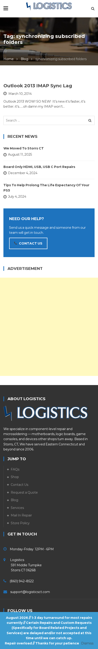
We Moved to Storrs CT (23, 148)
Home (8, 59)
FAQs (15, 469)
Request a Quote (24, 492)
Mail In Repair (21, 515)
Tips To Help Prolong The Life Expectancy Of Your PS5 (46, 187)
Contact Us (19, 485)
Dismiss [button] (87, 643)
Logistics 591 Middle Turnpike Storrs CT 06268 (22, 565)
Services (17, 508)
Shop (15, 477)
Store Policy (20, 523)
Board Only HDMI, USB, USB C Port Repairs (39, 167)
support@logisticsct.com (30, 592)
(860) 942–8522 (22, 581)
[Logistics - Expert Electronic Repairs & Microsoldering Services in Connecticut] (49, 6)
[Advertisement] (49, 327)
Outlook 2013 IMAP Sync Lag (37, 85)
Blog (24, 59)
